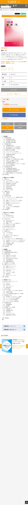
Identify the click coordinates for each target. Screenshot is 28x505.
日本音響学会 (4, 52)
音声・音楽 (12, 9)
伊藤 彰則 (8, 56)
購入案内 (5, 118)
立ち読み (15, 89)
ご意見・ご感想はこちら (15, 94)
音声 (12, 69)
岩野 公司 (11, 52)
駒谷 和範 (10, 59)
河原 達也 (3, 54)
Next (27, 346)
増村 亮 (20, 56)
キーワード (4, 5)
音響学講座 (4, 48)
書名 (8, 5)
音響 (9, 69)
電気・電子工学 (4, 69)
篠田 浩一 (18, 54)
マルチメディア (6, 9)
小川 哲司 (21, 57)
